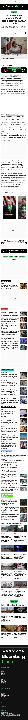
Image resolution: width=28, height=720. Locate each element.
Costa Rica (3, 681)
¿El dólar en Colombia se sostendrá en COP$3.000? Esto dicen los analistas (9, 383)
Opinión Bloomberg (7, 451)
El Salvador (3, 682)
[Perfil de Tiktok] (20, 651)
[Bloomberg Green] (14, 495)
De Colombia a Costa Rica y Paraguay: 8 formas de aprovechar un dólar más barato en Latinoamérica (9, 392)
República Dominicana (5, 683)
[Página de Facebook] (4, 651)
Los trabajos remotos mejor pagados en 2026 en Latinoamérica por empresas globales (9, 414)
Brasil (2, 670)
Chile (2, 675)
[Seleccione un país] (3, 6)
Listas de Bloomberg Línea (6, 697)
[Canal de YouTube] (10, 651)
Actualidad (3, 693)
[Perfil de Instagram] (13, 651)
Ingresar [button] (25, 6)
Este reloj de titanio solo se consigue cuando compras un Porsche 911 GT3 (19, 617)
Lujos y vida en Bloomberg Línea (12, 605)
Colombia (3, 673)
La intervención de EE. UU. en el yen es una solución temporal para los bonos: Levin (10, 489)
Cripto (2, 694)
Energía (5, 256)
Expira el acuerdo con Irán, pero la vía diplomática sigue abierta (9, 476)
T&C (2, 707)
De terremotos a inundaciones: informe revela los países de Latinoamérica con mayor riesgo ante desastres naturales (10, 518)
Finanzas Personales (5, 695)
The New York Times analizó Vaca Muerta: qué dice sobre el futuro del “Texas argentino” (19, 594)
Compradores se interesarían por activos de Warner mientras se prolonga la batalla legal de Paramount (7, 538)
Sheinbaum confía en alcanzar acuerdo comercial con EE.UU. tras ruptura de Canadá (7, 593)
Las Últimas (22, 256)
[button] (25, 33)
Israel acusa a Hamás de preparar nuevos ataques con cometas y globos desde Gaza (7, 575)
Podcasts (3, 696)
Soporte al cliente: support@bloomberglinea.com (10, 715)
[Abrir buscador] (22, 6)
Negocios (14, 12)
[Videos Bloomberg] (14, 471)
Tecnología (3, 706)
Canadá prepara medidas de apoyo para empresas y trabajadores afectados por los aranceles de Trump (20, 538)
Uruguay (3, 680)
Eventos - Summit (4, 712)
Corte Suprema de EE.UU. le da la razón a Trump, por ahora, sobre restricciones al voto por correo (20, 575)
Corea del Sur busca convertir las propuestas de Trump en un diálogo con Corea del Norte (10, 347)
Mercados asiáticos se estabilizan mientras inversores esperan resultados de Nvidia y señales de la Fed (10, 341)
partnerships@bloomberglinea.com (8, 713)
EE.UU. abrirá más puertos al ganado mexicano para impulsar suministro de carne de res (7, 557)
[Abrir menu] (1, 6)
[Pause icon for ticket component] (1, 9)
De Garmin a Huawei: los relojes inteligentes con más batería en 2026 (7, 635)
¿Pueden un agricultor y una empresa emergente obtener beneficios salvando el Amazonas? (9, 502)
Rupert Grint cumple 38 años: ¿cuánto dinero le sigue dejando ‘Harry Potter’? (20, 635)
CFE (16, 256)
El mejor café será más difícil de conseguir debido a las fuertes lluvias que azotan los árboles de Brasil (10, 510)
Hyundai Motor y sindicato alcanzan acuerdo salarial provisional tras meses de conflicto (8, 326)
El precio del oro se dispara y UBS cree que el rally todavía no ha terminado (9, 286)
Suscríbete (3, 702)
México (11, 256)
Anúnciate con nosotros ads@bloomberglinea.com (11, 714)
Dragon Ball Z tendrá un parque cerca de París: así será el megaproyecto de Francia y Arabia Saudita (7, 618)
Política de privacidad (5, 703)
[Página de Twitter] (7, 651)
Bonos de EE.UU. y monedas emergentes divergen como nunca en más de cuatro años (9, 314)
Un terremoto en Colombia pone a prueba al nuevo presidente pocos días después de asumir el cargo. (10, 482)
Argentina (3, 672)
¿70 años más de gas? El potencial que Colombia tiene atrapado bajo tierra (19, 242)
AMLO (14, 259)
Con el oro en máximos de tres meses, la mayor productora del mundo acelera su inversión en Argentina (8, 244)
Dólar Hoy (3, 692)
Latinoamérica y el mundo (6, 668)
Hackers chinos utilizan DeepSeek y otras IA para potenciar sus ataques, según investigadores (20, 557)
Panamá (2, 679)
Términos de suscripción (6, 705)
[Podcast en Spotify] (23, 651)
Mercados (3, 691)
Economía (3, 689)
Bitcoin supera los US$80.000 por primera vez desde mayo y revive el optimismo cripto (10, 319)
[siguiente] (26, 243)
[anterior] (2, 243)
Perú (2, 677)
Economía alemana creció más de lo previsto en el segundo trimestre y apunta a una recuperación (10, 333)
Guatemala (3, 684)
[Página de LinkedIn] (17, 651)
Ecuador (3, 678)
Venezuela (3, 674)
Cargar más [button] (14, 601)
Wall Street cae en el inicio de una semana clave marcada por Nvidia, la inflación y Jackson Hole (10, 401)
